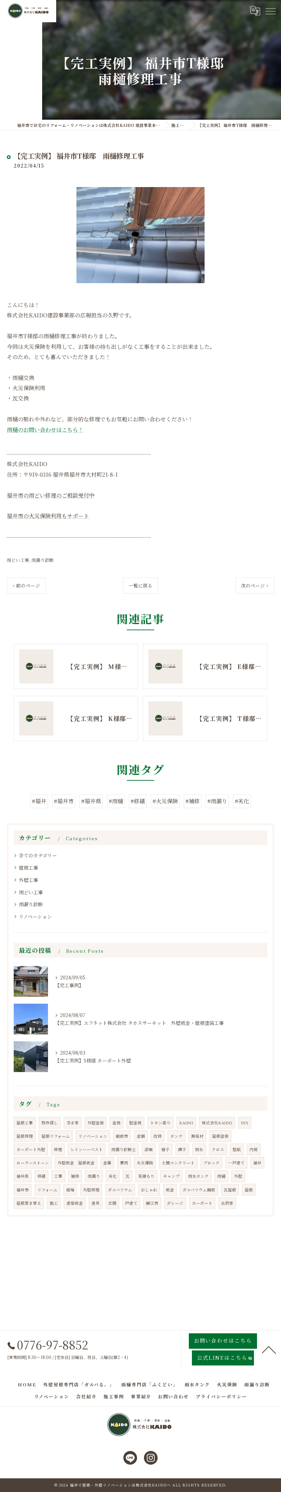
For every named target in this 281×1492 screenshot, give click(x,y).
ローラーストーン (32, 1162)
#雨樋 (116, 801)
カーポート (202, 1203)
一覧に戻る (140, 585)
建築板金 (74, 1203)
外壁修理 (91, 1189)
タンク (176, 1136)
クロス (218, 1149)
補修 (75, 1176)
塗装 (116, 1122)
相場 (70, 1189)
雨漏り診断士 (123, 1149)
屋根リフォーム (55, 1136)
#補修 (192, 801)
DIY (244, 1122)
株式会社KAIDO (217, 1122)
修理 (58, 1149)
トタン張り (160, 1122)
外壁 (238, 1176)
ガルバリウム (120, 1189)
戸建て (131, 1203)
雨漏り (94, 1176)
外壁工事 (28, 879)
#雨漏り (217, 801)
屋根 (249, 1189)
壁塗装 (135, 1122)
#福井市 (64, 801)
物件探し (49, 1122)
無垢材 (197, 1136)
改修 (158, 1136)
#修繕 (138, 801)
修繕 (41, 1176)
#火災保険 (165, 801)
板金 (170, 1189)
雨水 (199, 1149)
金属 (107, 1162)
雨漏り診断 (43, 560)
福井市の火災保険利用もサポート (48, 516)
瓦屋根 (230, 1189)
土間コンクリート (178, 1162)
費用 (124, 1162)
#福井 (39, 801)
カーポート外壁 (30, 1149)
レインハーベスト (87, 1149)
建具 (95, 1203)
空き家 (72, 1122)
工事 (58, 1176)
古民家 (227, 1203)
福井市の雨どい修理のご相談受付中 (51, 495)
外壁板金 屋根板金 (76, 1162)
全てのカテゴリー (38, 855)
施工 (54, 1203)
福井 (257, 1162)
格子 (165, 1149)
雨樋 (221, 1176)
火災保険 (145, 1162)
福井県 (22, 1176)
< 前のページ (26, 585)
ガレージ (175, 1203)
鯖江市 (152, 1203)
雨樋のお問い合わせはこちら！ (45, 430)
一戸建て (236, 1162)
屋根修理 (24, 1136)
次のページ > (255, 585)
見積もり (146, 1176)
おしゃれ (149, 1189)
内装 (253, 1149)
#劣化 (242, 801)
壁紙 (237, 1149)
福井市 (22, 1189)
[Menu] (270, 10)
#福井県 (91, 801)
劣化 (113, 1176)
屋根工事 (28, 867)
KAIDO (186, 1122)
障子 (182, 1149)
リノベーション (35, 916)
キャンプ (171, 1176)
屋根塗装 (220, 1136)
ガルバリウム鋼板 (199, 1189)
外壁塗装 (95, 1122)
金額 (141, 1136)
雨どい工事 (18, 560)
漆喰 (149, 1149)
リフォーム (47, 1189)
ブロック (211, 1162)
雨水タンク (198, 1176)
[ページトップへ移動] (269, 1349)
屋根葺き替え (28, 1203)
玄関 (112, 1203)
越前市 (122, 1136)
